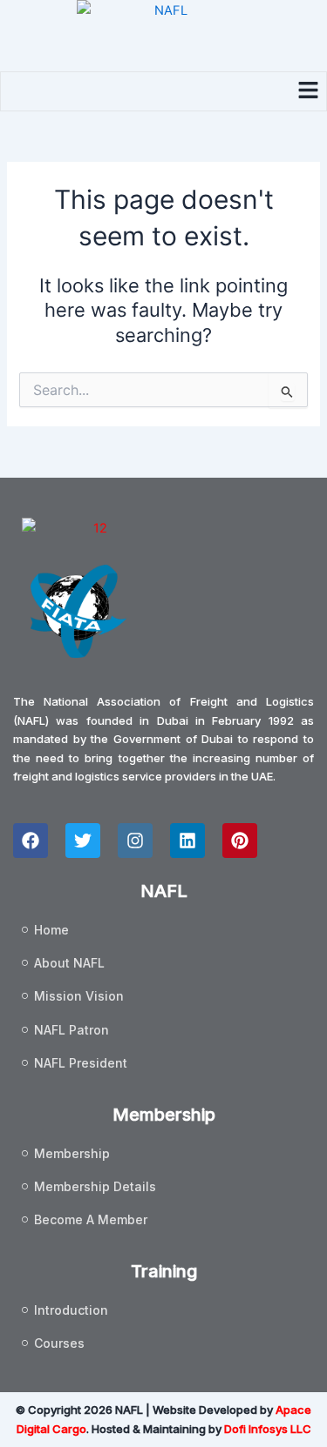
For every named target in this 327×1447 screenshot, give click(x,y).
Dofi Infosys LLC (267, 1429)
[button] (308, 91)
